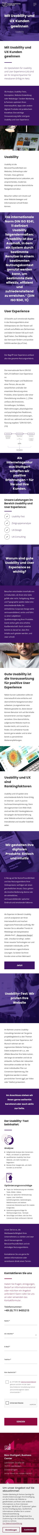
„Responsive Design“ (24, 935)
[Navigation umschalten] (34, 4)
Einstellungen (11, 1530)
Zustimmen (29, 1529)
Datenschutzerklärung (28, 1382)
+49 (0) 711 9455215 (16, 1310)
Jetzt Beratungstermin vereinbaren (19, 966)
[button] (20, 1335)
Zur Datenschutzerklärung (12, 1523)
